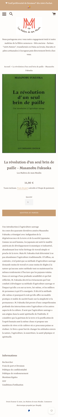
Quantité (29, 197)
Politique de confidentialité (14, 370)
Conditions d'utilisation (12, 385)
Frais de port (22, 188)
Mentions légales (9, 377)
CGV (4, 381)
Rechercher (7, 362)
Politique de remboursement (15, 373)
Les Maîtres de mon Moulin (33, 402)
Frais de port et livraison (13, 366)
